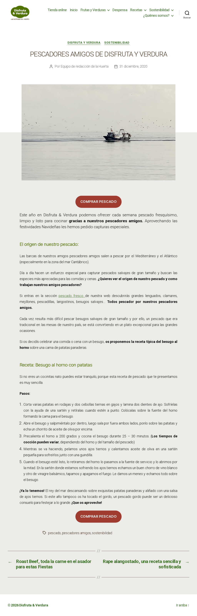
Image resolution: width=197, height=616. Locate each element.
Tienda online (57, 10)
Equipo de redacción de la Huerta (84, 66)
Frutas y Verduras (93, 10)
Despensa (120, 10)
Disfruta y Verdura (84, 42)
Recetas (136, 10)
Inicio (74, 10)
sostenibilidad (102, 533)
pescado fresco (72, 296)
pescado (54, 533)
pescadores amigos (76, 533)
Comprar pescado (98, 202)
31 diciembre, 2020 (133, 66)
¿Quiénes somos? (156, 15)
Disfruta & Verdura (33, 605)
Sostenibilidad (159, 10)
